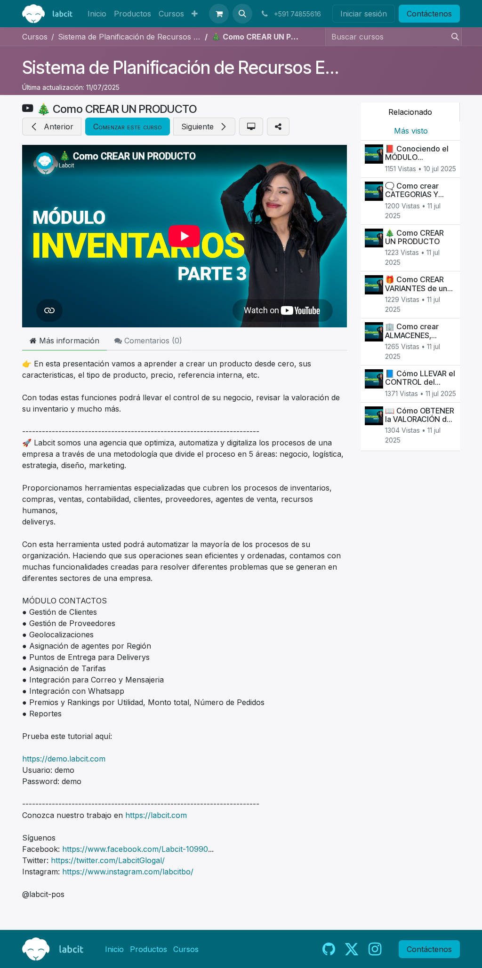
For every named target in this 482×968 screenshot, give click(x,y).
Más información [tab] (68, 340)
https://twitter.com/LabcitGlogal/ (108, 860)
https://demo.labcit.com (63, 758)
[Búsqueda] (452, 37)
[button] (242, 14)
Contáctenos (429, 13)
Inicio (114, 949)
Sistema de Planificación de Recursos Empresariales (224, 67)
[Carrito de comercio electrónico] (219, 14)
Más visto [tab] (411, 130)
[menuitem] (97, 13)
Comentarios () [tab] (152, 340)
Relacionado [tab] (410, 112)
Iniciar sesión (363, 13)
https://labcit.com (156, 815)
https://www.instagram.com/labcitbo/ (127, 871)
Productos (148, 949)
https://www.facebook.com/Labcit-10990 (135, 849)
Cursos (35, 36)
